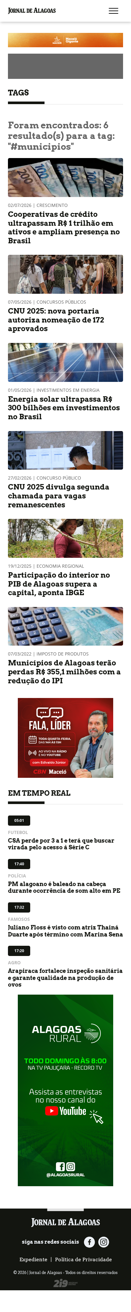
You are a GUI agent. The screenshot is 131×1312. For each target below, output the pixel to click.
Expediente (33, 1259)
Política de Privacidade (83, 1259)
